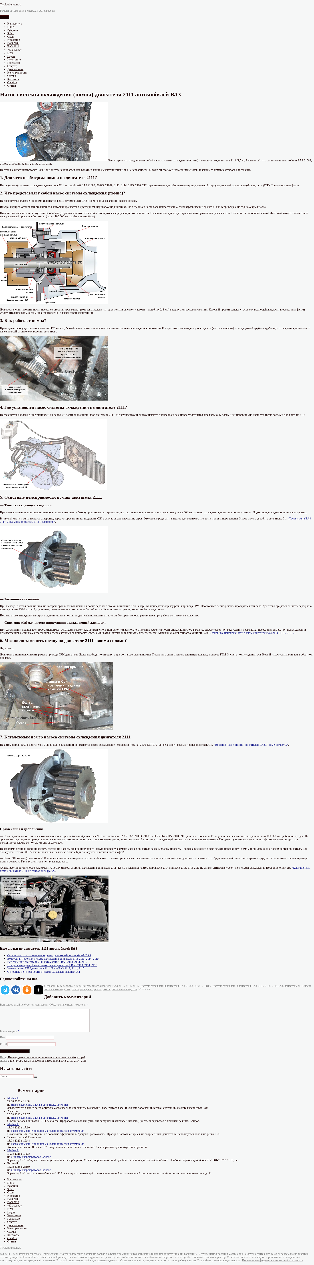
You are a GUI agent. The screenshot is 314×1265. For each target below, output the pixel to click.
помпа (106, 989)
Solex (10, 33)
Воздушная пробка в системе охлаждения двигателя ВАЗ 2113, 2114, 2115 (53, 958)
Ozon (10, 36)
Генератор (13, 62)
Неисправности (17, 72)
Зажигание (14, 59)
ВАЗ (280, 985)
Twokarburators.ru (10, 4)
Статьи (11, 85)
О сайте (12, 82)
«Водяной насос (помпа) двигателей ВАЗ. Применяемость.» (251, 744)
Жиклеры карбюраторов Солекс (31, 1156)
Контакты (13, 79)
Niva (10, 52)
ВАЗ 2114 (13, 46)
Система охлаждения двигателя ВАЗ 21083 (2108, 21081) (175, 985)
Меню (4, 17)
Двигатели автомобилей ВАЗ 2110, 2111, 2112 (109, 985)
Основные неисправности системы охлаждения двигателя (43, 971)
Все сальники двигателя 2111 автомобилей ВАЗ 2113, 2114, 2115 (47, 961)
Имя (2, 1037)
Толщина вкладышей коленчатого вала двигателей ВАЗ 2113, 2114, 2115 (52, 965)
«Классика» (14, 49)
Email (3, 1044)
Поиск (11, 26)
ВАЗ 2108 (13, 43)
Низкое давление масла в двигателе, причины (39, 1104)
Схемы (11, 75)
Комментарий (9, 1031)
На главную (14, 23)
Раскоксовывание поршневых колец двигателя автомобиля (47, 1130)
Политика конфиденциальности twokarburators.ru (272, 1260)
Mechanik (49, 985)
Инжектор (13, 39)
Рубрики (12, 30)
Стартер (12, 66)
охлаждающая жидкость (86, 989)
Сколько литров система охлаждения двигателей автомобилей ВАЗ (49, 955)
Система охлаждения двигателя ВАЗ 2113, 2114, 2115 (244, 985)
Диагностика (15, 69)
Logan (11, 56)
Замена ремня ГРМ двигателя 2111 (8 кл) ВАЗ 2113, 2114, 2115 (45, 968)
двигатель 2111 (293, 985)
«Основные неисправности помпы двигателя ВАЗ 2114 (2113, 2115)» (252, 632)
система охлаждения (124, 989)
